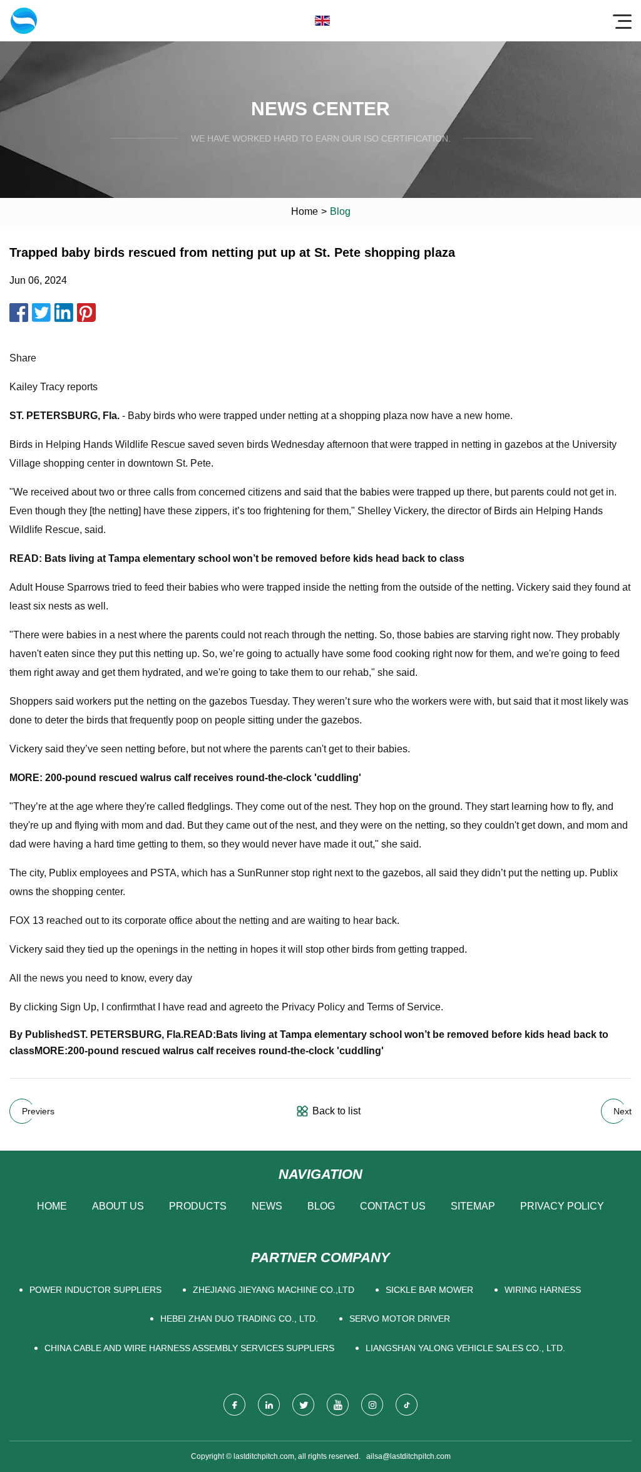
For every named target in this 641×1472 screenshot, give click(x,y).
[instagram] (372, 1405)
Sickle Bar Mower (429, 1290)
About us (118, 1206)
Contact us (393, 1206)
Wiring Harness (543, 1290)
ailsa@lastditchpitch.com (408, 1456)
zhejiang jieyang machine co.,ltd (273, 1290)
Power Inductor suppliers (95, 1290)
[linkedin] (269, 1405)
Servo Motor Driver (399, 1319)
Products (198, 1206)
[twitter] (303, 1405)
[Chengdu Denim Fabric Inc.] (23, 20)
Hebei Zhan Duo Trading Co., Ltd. (239, 1319)
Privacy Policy (562, 1206)
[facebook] (234, 1405)
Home (304, 211)
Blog (321, 1206)
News (267, 1206)
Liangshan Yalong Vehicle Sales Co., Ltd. (465, 1348)
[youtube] (338, 1405)
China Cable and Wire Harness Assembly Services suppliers (189, 1348)
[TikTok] (407, 1405)
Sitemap (473, 1206)
